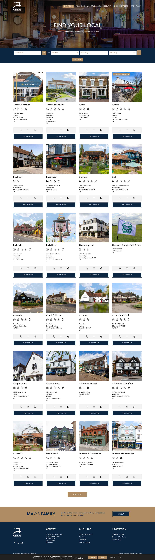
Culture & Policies (118, 534)
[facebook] (14, 543)
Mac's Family (136, 6)
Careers (124, 6)
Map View (77, 60)
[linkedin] (18, 543)
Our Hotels (82, 540)
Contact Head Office (85, 534)
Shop (116, 6)
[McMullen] (17, 10)
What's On (80, 6)
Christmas (68, 6)
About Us (91, 6)
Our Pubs (82, 537)
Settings (112, 557)
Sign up (121, 514)
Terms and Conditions (119, 537)
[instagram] (22, 543)
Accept (93, 557)
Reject (102, 557)
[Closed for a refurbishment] (127, 101)
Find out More (28, 136)
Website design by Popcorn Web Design (130, 554)
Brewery (107, 6)
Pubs (100, 6)
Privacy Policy (116, 540)
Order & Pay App (84, 542)
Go (44, 53)
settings (80, 558)
